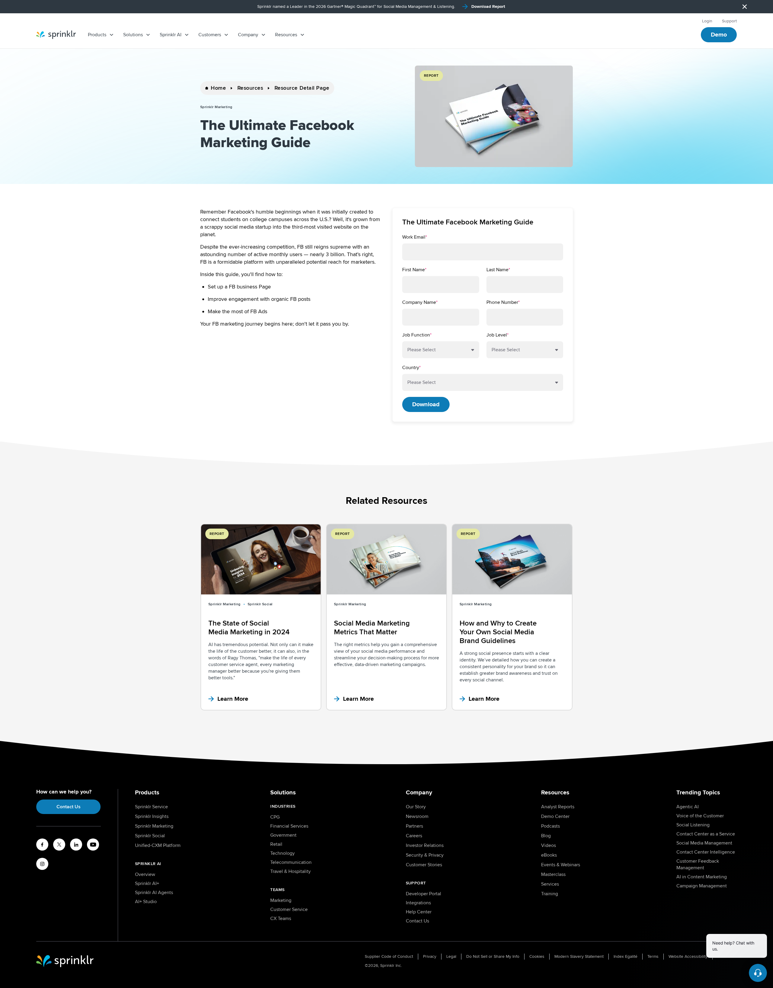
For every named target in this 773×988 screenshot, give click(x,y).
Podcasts (550, 826)
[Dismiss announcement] (744, 6)
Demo (719, 34)
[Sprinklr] (56, 35)
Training (549, 894)
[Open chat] (758, 973)
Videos (548, 845)
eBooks (549, 855)
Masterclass (553, 874)
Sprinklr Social (150, 836)
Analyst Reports (557, 807)
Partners (414, 826)
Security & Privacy (425, 855)
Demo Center (555, 816)
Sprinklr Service (151, 807)
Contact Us (68, 807)
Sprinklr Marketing (154, 826)
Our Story (416, 807)
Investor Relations (425, 845)
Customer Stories (424, 865)
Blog (546, 836)
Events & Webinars (560, 865)
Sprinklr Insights (151, 816)
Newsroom (417, 816)
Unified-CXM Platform (158, 845)
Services (550, 884)
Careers (414, 836)
